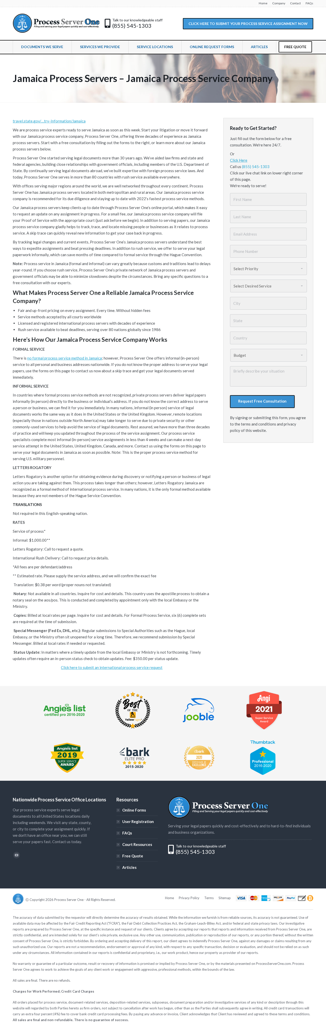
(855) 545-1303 (132, 26)
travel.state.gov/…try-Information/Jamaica (49, 121)
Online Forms (134, 810)
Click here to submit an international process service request (111, 667)
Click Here (238, 160)
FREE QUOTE (295, 47)
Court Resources (137, 844)
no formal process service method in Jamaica (64, 358)
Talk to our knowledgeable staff (137, 20)
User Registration (138, 821)
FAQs (127, 833)
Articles (129, 867)
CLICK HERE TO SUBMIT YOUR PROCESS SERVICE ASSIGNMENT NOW (248, 23)
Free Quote (132, 856)
